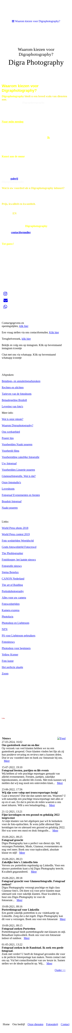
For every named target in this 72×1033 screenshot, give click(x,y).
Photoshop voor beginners (16, 648)
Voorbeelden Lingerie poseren (18, 469)
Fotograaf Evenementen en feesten (21, 495)
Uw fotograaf (9, 463)
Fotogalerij (52, 1024)
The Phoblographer (12, 553)
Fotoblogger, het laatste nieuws (19, 559)
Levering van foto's (12, 406)
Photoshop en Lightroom (15, 622)
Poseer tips (8, 438)
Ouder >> (60, 970)
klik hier (23, 326)
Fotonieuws (8, 641)
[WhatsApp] (5, 307)
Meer (7, 760)
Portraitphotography (13, 591)
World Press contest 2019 (16, 534)
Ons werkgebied (11, 431)
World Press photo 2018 (15, 527)
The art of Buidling (12, 584)
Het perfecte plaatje (12, 667)
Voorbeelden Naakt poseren (17, 444)
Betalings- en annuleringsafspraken (21, 381)
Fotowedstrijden (11, 603)
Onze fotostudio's (11, 482)
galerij (14, 178)
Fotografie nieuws (12, 565)
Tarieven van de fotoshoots (16, 393)
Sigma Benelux (10, 572)
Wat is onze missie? (12, 419)
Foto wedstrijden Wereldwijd (18, 540)
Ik (48, 137)
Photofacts (7, 616)
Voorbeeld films (10, 450)
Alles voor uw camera (14, 597)
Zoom (5, 673)
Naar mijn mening (12, 121)
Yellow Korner (10, 654)
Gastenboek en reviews (14, 316)
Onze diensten (35, 1024)
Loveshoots (8, 488)
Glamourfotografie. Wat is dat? (19, 476)
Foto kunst (7, 660)
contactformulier (21, 232)
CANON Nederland (13, 578)
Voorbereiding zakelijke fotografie (20, 457)
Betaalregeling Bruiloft (14, 400)
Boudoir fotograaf (11, 501)
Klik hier (54, 332)
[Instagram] (5, 294)
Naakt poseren (10, 507)
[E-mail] (5, 300)
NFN (5, 629)
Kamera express (10, 610)
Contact (65, 1024)
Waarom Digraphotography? (17, 425)
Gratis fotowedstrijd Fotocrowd (19, 546)
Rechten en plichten (13, 387)
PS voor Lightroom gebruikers (18, 635)
